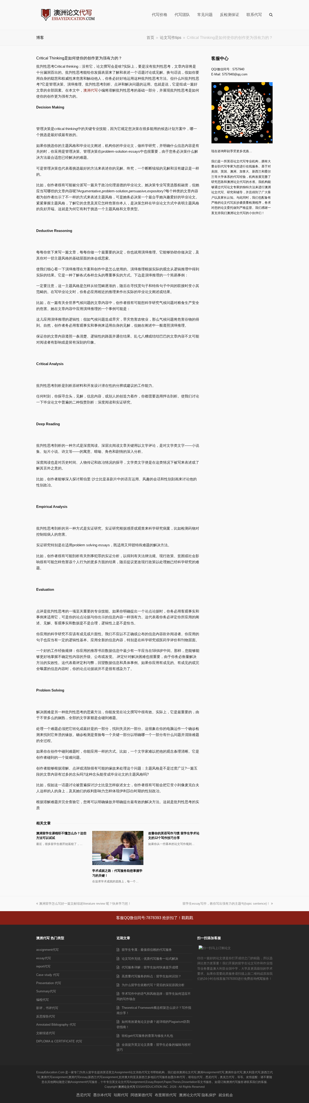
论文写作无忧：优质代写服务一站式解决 (150, 958)
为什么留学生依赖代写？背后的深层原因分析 (153, 985)
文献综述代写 (45, 1033)
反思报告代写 (45, 1016)
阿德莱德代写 (141, 1095)
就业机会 (225, 1095)
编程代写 (42, 1000)
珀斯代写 (121, 1095)
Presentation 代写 (48, 983)
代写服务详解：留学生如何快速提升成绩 (150, 967)
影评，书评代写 (47, 1008)
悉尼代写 (83, 1095)
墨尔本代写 (102, 1095)
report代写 (43, 966)
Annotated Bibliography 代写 (56, 1024)
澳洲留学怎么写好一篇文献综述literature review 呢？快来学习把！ (85, 903)
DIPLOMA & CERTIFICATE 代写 (59, 1041)
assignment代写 (47, 950)
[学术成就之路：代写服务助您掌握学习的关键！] (117, 848)
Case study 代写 (47, 975)
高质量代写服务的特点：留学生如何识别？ (151, 976)
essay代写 (43, 958)
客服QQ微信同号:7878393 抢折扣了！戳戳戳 (154, 918)
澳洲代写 (90, 90)
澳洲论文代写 (126, 1087)
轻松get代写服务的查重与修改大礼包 (147, 1036)
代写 (259, 978)
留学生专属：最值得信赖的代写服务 (147, 950)
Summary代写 (46, 991)
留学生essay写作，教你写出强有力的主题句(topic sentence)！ (226, 903)
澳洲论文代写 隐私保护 (197, 1095)
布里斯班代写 (165, 1095)
